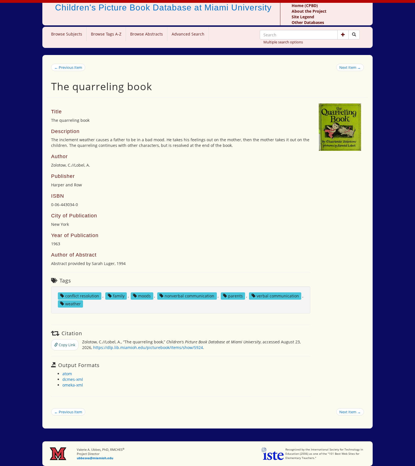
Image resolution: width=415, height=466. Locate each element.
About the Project (309, 11)
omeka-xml (72, 385)
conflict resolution (82, 296)
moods (144, 296)
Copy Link (66, 344)
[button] (343, 34)
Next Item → (350, 67)
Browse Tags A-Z (106, 34)
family (118, 296)
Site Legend (303, 16)
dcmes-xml (72, 379)
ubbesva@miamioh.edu (95, 458)
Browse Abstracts (146, 34)
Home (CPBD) (305, 5)
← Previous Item (68, 67)
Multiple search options (283, 42)
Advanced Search (188, 34)
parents (235, 296)
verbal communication (278, 296)
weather (73, 303)
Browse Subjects (66, 34)
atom (67, 373)
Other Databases (308, 22)
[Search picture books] (354, 34)
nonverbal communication (189, 296)
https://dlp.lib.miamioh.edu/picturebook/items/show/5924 (148, 347)
